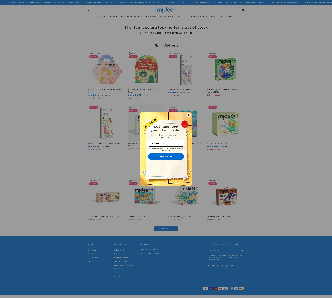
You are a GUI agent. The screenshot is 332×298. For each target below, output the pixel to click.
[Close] (189, 115)
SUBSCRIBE (166, 156)
